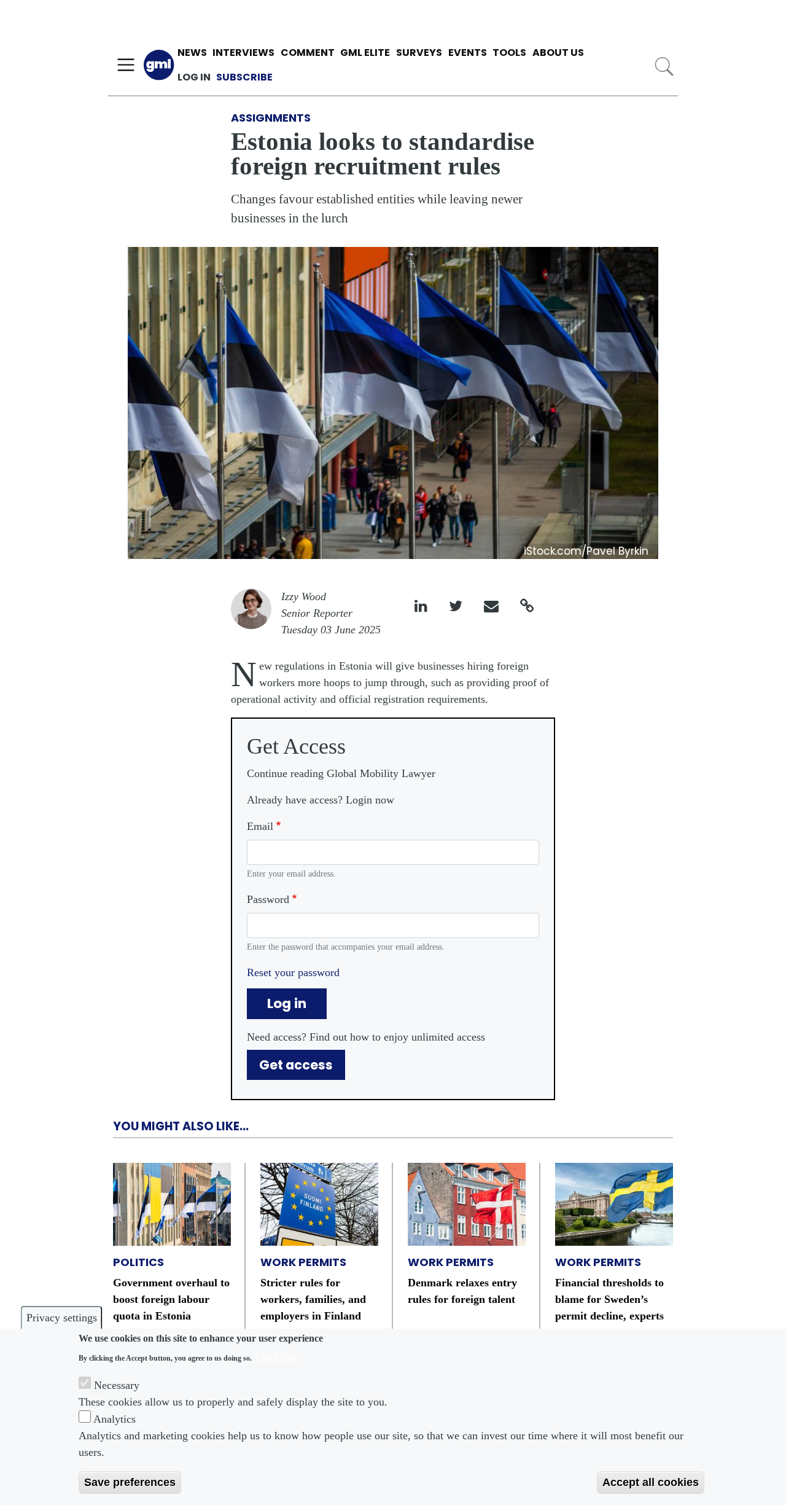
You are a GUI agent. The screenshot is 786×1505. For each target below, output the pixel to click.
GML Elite (365, 52)
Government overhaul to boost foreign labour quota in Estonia (171, 1299)
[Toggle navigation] (126, 65)
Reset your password (293, 972)
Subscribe (244, 77)
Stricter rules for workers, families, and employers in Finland (313, 1299)
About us (558, 52)
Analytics (114, 1418)
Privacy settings (61, 1318)
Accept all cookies (650, 1482)
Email (260, 826)
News (192, 52)
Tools (509, 52)
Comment (308, 52)
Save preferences (130, 1482)
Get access (296, 1065)
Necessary (116, 1384)
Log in (194, 77)
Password (268, 899)
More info (277, 1356)
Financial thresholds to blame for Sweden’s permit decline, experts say (609, 1307)
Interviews (243, 52)
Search (664, 66)
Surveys (419, 52)
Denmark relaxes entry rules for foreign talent (462, 1290)
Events (467, 52)
